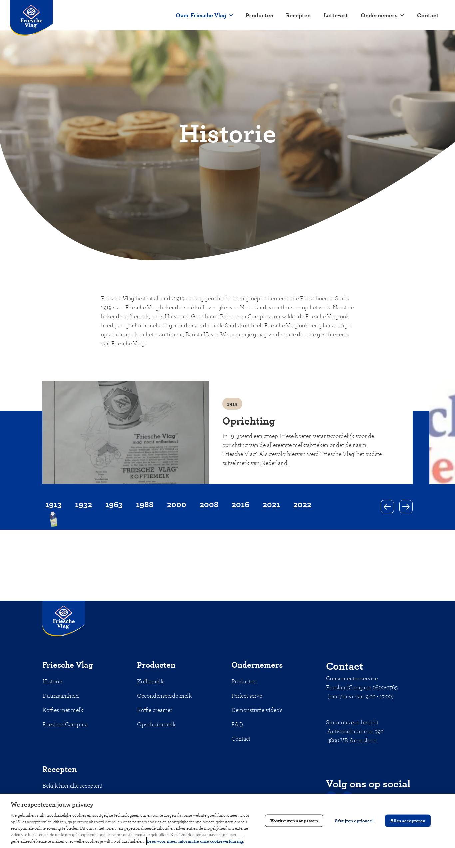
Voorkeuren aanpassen (294, 820)
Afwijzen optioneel (354, 820)
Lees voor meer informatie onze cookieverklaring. (195, 841)
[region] (227, 821)
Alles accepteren (407, 820)
